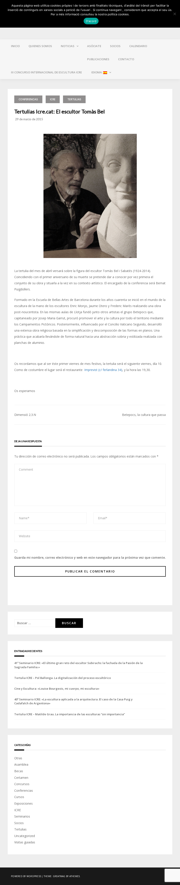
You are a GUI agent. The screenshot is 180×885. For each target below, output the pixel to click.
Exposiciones (23, 803)
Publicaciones (98, 59)
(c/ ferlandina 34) (110, 370)
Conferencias (28, 99)
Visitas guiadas (24, 842)
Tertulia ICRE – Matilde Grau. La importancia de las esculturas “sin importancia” (69, 714)
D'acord (91, 21)
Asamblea (21, 764)
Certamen (21, 777)
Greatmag (59, 876)
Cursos (19, 797)
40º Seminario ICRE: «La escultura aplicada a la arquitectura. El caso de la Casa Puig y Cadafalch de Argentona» (73, 701)
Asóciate (94, 46)
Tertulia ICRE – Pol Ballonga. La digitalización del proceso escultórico (62, 678)
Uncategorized (24, 836)
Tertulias (74, 99)
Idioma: (97, 72)
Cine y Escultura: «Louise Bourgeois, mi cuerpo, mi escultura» (56, 689)
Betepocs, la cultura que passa (144, 415)
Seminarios (22, 816)
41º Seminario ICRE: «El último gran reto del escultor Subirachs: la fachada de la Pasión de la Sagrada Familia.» (78, 665)
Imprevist (90, 370)
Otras (18, 758)
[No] (174, 14)
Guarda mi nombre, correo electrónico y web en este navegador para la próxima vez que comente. (90, 557)
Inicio (15, 46)
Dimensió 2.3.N (25, 415)
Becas (18, 771)
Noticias (67, 46)
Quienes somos (40, 46)
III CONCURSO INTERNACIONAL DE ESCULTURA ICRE (46, 72)
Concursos (21, 784)
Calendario (138, 46)
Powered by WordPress (26, 876)
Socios (115, 46)
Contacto (126, 59)
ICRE (52, 99)
